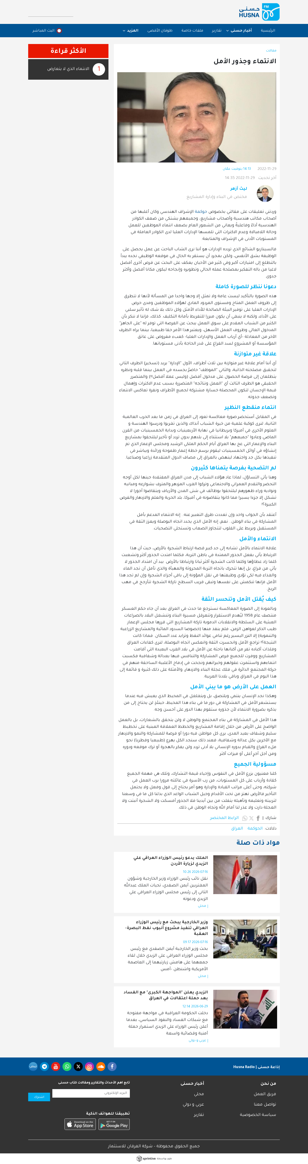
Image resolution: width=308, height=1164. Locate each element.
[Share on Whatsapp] (245, 818)
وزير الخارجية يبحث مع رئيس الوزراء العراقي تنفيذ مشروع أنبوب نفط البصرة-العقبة (166, 928)
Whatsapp (66, 1066)
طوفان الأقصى (159, 31)
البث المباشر (44, 31)
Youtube (55, 1066)
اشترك (39, 1097)
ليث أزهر (238, 189)
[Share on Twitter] (251, 818)
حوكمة (200, 212)
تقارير (217, 31)
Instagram (89, 1066)
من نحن (268, 1084)
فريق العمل (265, 1094)
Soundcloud (100, 1066)
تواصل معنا (265, 1105)
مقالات (271, 51)
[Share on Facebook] (258, 818)
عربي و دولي (197, 1041)
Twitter (78, 1066)
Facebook (112, 1066)
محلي (202, 906)
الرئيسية (268, 31)
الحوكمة (255, 829)
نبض (33, 1066)
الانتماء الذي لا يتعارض (68, 69)
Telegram (44, 1066)
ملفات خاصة (192, 31)
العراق (237, 829)
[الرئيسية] (259, 12)
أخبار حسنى (192, 1084)
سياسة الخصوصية (258, 1115)
